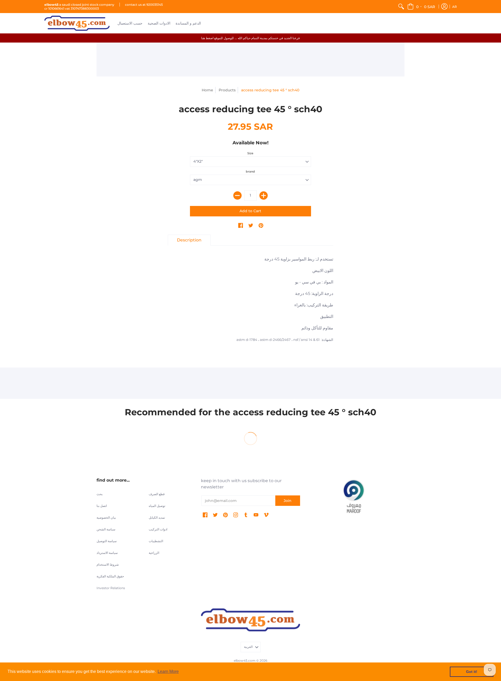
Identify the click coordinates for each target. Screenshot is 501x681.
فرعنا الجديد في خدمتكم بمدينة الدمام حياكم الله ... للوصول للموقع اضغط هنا (250, 38)
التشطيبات (156, 541)
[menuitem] (401, 6)
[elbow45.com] (77, 23)
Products (227, 90)
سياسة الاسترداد (107, 553)
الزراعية (154, 553)
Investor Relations (111, 588)
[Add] (263, 195)
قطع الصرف (157, 494)
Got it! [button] (471, 672)
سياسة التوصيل (107, 541)
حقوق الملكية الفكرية (110, 576)
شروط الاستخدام (108, 564)
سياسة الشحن (106, 529)
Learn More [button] (168, 671)
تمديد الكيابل (157, 517)
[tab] (189, 240)
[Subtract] (237, 195)
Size (250, 153)
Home (207, 90)
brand (250, 171)
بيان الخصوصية (106, 517)
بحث (100, 494)
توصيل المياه (157, 506)
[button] (421, 6)
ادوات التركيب (158, 529)
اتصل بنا (102, 506)
